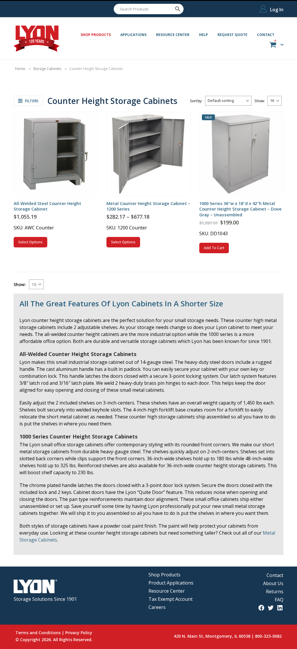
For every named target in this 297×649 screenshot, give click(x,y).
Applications (133, 34)
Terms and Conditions (38, 632)
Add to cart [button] (214, 247)
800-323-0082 (268, 636)
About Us (273, 583)
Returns (274, 591)
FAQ (279, 599)
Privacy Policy (78, 632)
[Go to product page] (55, 154)
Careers (157, 607)
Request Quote (232, 34)
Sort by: (196, 100)
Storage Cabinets (47, 68)
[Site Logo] (36, 39)
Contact (265, 34)
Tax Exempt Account (170, 599)
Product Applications (170, 583)
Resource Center (172, 34)
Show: (259, 100)
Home (20, 68)
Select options (30, 242)
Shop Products (164, 574)
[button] (28, 101)
